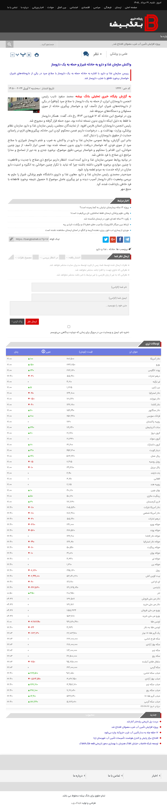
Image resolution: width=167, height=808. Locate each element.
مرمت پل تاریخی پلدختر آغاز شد (142, 722)
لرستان (118, 7)
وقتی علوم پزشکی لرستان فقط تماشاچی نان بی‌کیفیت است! (100, 213)
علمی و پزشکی (118, 53)
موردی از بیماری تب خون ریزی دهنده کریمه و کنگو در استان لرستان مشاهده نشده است (87, 230)
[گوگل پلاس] (113, 240)
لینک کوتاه (54, 239)
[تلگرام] (127, 240)
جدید (153, 714)
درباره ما (25, 7)
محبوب (90, 714)
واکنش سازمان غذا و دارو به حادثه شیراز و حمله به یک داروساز (91, 64)
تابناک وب (76, 803)
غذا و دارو (101, 249)
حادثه (112, 249)
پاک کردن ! (17, 322)
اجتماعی (74, 7)
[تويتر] (106, 240)
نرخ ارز (157, 706)
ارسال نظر (32, 322)
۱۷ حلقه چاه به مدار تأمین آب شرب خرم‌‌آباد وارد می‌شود (131, 733)
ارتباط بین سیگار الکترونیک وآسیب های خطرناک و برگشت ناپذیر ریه (96, 225)
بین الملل (61, 7)
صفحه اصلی (131, 7)
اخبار (155, 775)
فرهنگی (107, 7)
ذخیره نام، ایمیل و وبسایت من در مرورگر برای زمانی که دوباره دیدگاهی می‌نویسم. (89, 332)
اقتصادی (85, 7)
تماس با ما (12, 7)
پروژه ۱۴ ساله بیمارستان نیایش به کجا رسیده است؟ (104, 208)
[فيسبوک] (120, 240)
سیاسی (96, 7)
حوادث (50, 7)
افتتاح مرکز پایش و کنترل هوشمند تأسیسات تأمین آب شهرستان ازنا (125, 738)
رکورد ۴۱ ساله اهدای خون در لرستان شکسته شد (106, 219)
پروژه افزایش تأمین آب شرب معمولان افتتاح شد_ (136, 44)
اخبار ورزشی (38, 7)
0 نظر (97, 54)
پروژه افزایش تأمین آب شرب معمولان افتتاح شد (134, 727)
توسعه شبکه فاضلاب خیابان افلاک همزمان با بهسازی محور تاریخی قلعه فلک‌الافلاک (118, 744)
